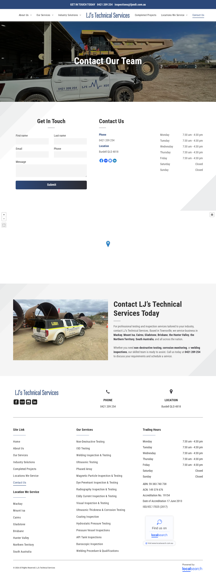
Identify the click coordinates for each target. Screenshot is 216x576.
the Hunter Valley (179, 335)
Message (21, 161)
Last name (60, 135)
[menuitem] (25, 15)
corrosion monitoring (175, 347)
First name (22, 135)
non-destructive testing (147, 347)
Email (19, 148)
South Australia (145, 339)
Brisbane (163, 335)
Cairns (139, 335)
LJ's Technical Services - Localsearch (159, 528)
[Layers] (212, 215)
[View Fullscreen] (4, 225)
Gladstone (150, 335)
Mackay (118, 335)
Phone (57, 148)
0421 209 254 (106, 140)
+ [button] (4, 215)
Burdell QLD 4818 (108, 151)
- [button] (4, 219)
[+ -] (108, 247)
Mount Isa (129, 335)
